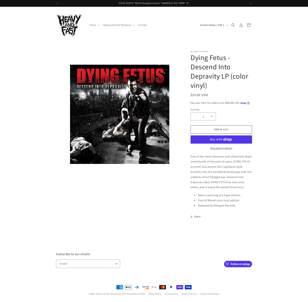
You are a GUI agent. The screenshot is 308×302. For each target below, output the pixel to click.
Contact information (209, 294)
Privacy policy (171, 294)
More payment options (221, 148)
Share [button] (197, 216)
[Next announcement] (251, 3)
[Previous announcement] (57, 3)
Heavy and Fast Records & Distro (111, 294)
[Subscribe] (116, 264)
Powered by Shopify (136, 294)
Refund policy (155, 294)
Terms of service (188, 294)
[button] (94, 25)
